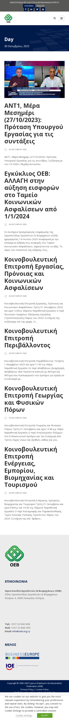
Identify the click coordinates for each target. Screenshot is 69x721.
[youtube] (43, 9)
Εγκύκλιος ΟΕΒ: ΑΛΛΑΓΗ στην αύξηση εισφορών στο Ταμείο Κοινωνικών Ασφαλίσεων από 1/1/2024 (31, 194)
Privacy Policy (27, 689)
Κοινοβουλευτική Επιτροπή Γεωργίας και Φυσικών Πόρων (33, 399)
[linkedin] (31, 9)
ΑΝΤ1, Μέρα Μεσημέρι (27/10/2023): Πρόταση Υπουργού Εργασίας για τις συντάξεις (33, 123)
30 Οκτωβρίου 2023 (17, 149)
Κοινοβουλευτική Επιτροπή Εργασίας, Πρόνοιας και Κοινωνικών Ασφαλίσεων (34, 273)
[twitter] (37, 9)
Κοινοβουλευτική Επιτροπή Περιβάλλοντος (30, 338)
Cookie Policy (42, 689)
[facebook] (26, 9)
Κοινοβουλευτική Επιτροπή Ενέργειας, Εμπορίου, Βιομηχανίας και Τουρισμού (30, 467)
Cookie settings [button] (24, 715)
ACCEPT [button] (44, 715)
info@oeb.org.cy (21, 631)
